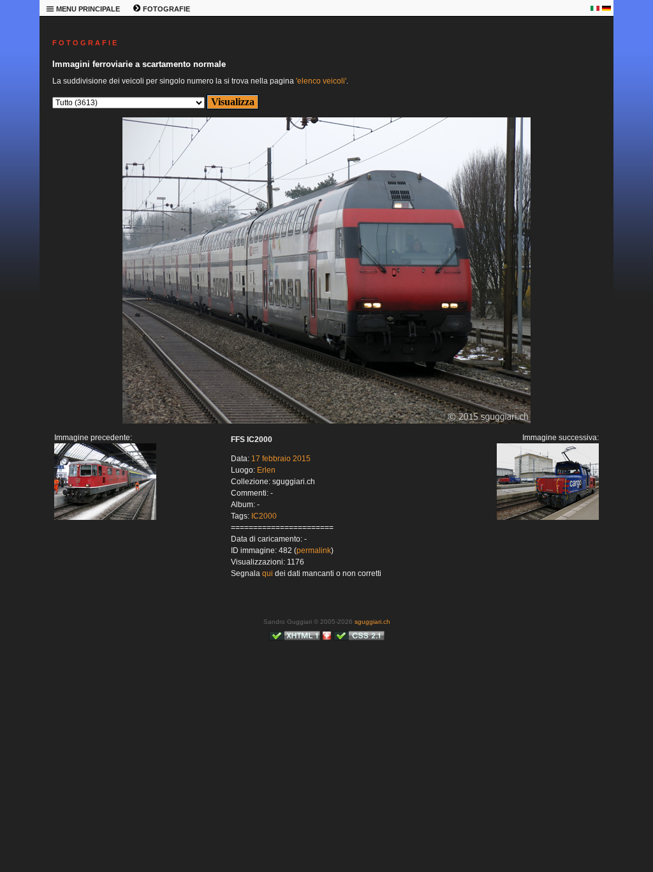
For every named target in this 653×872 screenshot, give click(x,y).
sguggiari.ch (372, 621)
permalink (314, 550)
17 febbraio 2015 (281, 458)
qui (267, 573)
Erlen (266, 470)
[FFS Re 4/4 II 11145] (105, 517)
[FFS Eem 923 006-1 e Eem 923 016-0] (326, 421)
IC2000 (264, 516)
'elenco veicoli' (321, 81)
